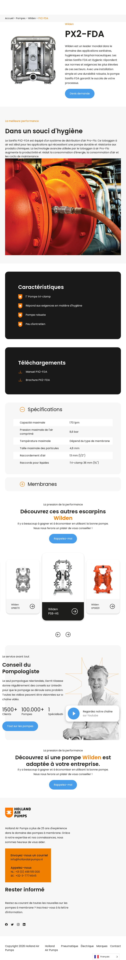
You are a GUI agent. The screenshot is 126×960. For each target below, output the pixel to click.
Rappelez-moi (63, 538)
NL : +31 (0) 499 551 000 (25, 872)
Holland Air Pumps (51, 948)
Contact (115, 946)
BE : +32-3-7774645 (23, 876)
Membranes (42, 484)
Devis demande (80, 93)
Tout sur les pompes (20, 726)
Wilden (32, 18)
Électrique (87, 946)
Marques (101, 946)
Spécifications (45, 409)
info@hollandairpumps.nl (27, 859)
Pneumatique (69, 946)
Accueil (9, 18)
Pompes (20, 18)
